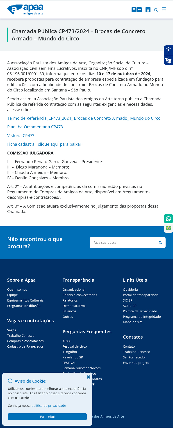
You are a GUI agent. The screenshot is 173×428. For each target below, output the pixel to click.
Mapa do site (133, 322)
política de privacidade (49, 405)
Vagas (11, 330)
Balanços (69, 311)
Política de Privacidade (140, 311)
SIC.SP (127, 300)
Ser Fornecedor (134, 357)
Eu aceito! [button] (47, 416)
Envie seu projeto (136, 362)
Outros (68, 316)
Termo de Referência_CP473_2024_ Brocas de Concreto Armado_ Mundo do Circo (84, 118)
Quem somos (17, 289)
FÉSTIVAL (69, 362)
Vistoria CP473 (20, 135)
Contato (129, 346)
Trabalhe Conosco (20, 335)
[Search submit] (159, 242)
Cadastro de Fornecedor (25, 346)
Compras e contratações (25, 341)
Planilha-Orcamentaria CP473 (35, 126)
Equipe (12, 295)
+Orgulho (70, 352)
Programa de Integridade (142, 316)
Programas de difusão (23, 306)
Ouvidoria (130, 289)
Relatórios (70, 300)
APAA (67, 341)
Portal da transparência (141, 295)
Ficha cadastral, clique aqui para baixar (44, 144)
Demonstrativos (74, 306)
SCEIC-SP (129, 306)
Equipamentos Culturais (25, 300)
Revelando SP (73, 357)
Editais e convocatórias (80, 295)
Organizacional (74, 289)
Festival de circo (75, 346)
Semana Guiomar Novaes (82, 368)
